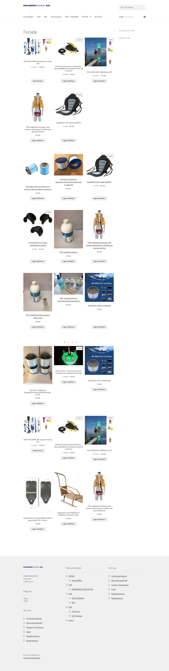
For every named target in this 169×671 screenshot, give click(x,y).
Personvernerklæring (31, 658)
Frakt (28, 632)
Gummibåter (28, 17)
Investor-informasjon (34, 627)
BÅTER (71, 576)
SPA (70, 585)
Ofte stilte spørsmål (34, 623)
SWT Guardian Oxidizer (68, 252)
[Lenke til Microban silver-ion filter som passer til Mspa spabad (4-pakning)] (37, 168)
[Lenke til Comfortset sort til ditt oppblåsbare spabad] (37, 224)
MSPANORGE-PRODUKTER (82, 589)
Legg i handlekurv (68, 81)
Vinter (71, 620)
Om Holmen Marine (34, 618)
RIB (45, 17)
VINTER (85, 17)
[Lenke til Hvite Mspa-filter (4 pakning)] (99, 287)
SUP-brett (76, 611)
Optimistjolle (56, 17)
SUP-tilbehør (77, 616)
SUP (38, 17)
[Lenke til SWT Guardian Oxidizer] (68, 229)
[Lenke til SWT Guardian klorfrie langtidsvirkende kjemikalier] (68, 284)
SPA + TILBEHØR (71, 17)
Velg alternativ (38, 81)
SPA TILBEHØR (78, 598)
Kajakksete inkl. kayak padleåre (99, 182)
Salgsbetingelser (33, 636)
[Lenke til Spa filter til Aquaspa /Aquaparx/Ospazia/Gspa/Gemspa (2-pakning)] (68, 165)
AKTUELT (98, 17)
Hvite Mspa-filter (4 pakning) (99, 305)
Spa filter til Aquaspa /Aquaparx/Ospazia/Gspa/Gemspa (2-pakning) (68, 182)
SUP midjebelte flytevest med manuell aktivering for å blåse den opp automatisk (99, 245)
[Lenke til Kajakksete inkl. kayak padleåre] (99, 166)
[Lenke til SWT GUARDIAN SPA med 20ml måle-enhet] (37, 292)
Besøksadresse (32, 640)
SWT (73, 602)
